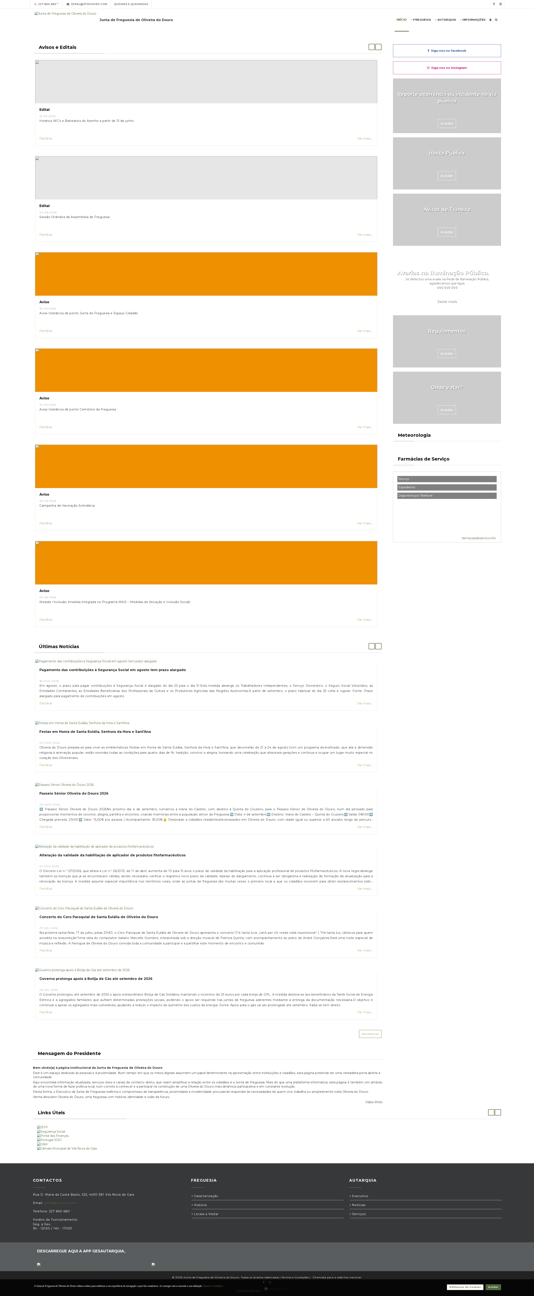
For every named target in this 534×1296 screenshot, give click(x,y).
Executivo (359, 1196)
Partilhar (46, 138)
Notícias (358, 1205)
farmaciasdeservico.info (479, 538)
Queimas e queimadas (131, 4)
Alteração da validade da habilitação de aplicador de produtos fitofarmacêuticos (112, 855)
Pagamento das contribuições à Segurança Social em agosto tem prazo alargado (112, 670)
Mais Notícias (370, 1033)
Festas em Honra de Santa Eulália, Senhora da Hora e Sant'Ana (95, 732)
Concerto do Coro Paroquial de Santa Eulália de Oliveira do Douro (98, 917)
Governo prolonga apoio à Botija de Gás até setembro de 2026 (95, 979)
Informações (474, 19)
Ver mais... (365, 138)
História (200, 1205)
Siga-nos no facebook (447, 51)
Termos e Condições (295, 1277)
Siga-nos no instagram (448, 68)
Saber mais (447, 301)
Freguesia (421, 19)
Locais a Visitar (206, 1214)
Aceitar (493, 1287)
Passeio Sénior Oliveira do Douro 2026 (73, 793)
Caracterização (205, 1196)
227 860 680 (47, 4)
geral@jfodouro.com (88, 4)
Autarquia (446, 19)
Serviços (358, 1214)
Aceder (447, 123)
